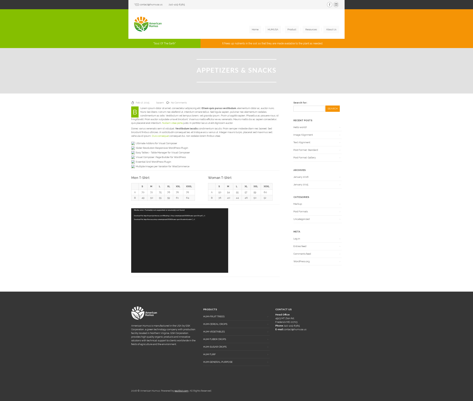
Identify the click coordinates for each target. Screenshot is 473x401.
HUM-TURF (209, 354)
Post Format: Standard (305, 150)
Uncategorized (301, 219)
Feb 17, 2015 (142, 102)
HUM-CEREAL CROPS (215, 324)
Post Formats (300, 211)
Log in (296, 238)
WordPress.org (301, 261)
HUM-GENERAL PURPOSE (218, 362)
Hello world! (300, 127)
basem (160, 102)
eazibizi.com (181, 390)
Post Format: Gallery (304, 157)
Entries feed (299, 246)
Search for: (300, 102)
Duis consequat (160, 136)
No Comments (179, 102)
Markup (297, 204)
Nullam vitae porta (172, 123)
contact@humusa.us (151, 4)
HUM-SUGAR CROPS (215, 346)
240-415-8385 (177, 4)
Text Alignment (301, 142)
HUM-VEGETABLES (214, 331)
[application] (179, 240)
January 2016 (301, 177)
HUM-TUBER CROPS (214, 339)
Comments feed (302, 253)
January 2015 (300, 184)
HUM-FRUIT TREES (213, 316)
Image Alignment (303, 134)
